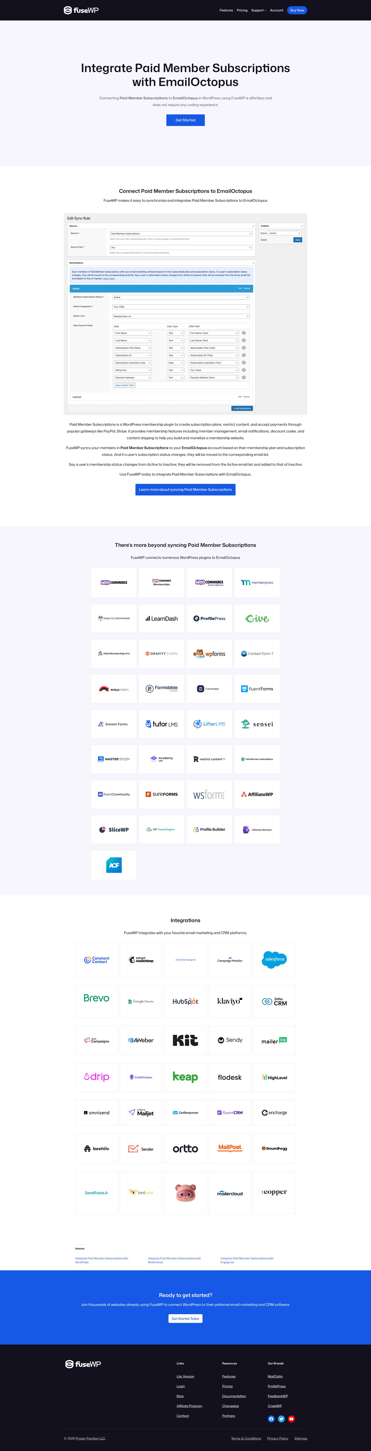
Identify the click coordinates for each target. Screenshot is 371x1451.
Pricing (227, 1386)
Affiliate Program (189, 1406)
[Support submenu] (265, 10)
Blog (180, 1396)
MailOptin (275, 1376)
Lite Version (185, 1376)
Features (229, 1376)
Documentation (234, 1396)
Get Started (186, 120)
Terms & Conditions (246, 1438)
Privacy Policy (277, 1438)
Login (181, 1386)
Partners (228, 1416)
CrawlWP (275, 1406)
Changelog (230, 1406)
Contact (183, 1416)
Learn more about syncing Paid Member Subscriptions (185, 489)
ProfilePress (277, 1386)
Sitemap (300, 1438)
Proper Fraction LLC (90, 1438)
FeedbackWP (278, 1396)
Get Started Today (185, 1318)
